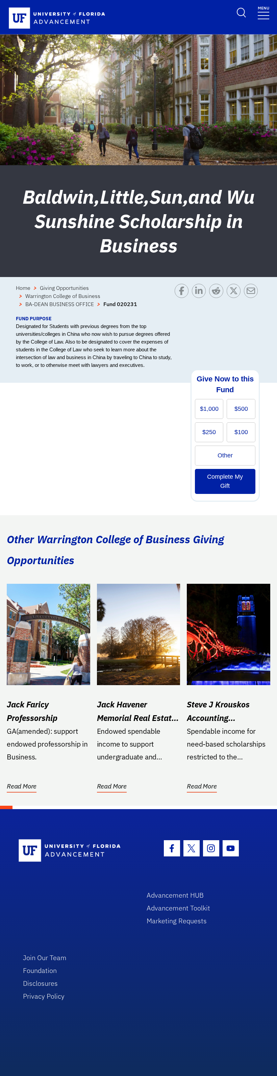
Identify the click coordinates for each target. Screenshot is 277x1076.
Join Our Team (45, 957)
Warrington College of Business (62, 296)
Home (23, 287)
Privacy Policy (44, 996)
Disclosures (40, 983)
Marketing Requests (177, 920)
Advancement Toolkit (178, 907)
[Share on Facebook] (183, 299)
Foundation (40, 970)
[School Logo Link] (75, 851)
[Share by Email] (252, 299)
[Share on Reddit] (217, 299)
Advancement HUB (175, 895)
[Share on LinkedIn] (200, 299)
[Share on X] (235, 299)
